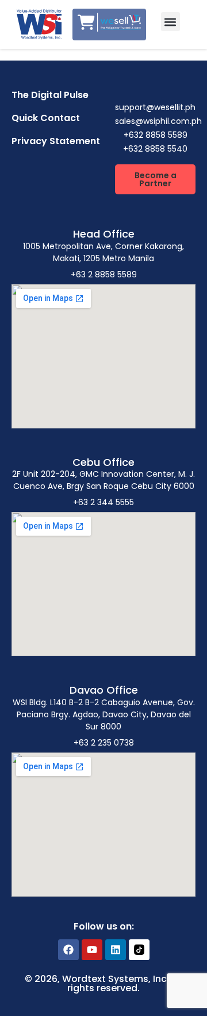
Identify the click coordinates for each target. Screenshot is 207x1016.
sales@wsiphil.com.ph (158, 121)
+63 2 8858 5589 (104, 274)
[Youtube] (92, 949)
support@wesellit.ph (155, 107)
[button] (170, 21)
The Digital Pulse (50, 94)
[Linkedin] (115, 949)
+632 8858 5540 (155, 149)
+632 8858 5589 (155, 135)
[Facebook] (68, 949)
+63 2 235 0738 (104, 742)
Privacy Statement (56, 141)
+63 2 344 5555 (103, 502)
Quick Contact (46, 118)
